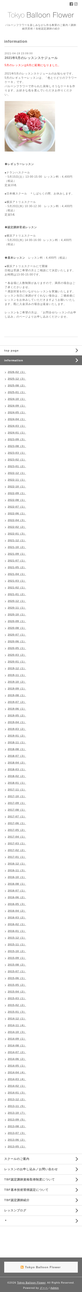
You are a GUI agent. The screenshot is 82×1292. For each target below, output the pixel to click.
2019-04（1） (17, 722)
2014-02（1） (17, 1085)
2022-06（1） (17, 513)
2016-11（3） (17, 870)
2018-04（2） (17, 762)
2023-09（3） (17, 439)
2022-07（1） (17, 506)
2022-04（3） (17, 520)
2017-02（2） (17, 850)
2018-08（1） (17, 749)
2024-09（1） (17, 405)
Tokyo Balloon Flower (31, 1282)
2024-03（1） (17, 425)
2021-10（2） (17, 547)
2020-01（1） (17, 661)
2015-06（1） (17, 978)
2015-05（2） (17, 984)
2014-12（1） (17, 1018)
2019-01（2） (17, 735)
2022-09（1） (17, 493)
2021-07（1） (17, 560)
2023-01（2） (17, 466)
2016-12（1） (17, 863)
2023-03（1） (17, 452)
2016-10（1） (17, 877)
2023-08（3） (17, 446)
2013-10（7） (17, 1112)
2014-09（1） (17, 1038)
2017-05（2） (17, 830)
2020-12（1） (17, 601)
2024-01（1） (17, 432)
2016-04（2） (17, 910)
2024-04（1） (17, 419)
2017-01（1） (17, 857)
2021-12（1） (17, 540)
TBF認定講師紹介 (17, 1200)
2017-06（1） (17, 823)
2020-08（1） (17, 628)
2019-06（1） (17, 708)
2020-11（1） (17, 607)
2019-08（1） (17, 695)
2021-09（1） (17, 553)
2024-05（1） (17, 412)
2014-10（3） (17, 1032)
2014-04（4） (17, 1072)
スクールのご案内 (16, 1158)
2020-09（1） (17, 621)
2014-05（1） (17, 1065)
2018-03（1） (17, 769)
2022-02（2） (17, 527)
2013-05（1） (17, 1146)
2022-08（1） (17, 500)
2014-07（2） (17, 1052)
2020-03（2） (17, 654)
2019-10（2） (17, 681)
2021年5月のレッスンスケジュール (31, 58)
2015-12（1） (17, 937)
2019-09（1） (17, 688)
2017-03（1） (17, 843)
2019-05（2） (17, 715)
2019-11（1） (17, 675)
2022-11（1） (17, 479)
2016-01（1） (17, 931)
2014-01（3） (17, 1092)
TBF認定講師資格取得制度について (29, 1179)
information (13, 360)
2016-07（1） (17, 890)
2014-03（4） (17, 1079)
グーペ (44, 1288)
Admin (54, 1288)
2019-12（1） (17, 668)
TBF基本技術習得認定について (26, 1189)
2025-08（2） (17, 385)
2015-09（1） (17, 958)
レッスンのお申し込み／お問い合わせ (31, 1169)
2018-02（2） (17, 776)
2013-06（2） (17, 1139)
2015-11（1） (17, 944)
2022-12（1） (17, 473)
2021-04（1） (17, 574)
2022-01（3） (17, 533)
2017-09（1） (17, 803)
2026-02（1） (17, 372)
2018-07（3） (17, 755)
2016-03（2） (17, 917)
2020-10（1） (17, 614)
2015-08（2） (17, 964)
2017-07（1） (17, 816)
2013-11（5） (17, 1106)
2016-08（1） (17, 883)
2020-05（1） (17, 648)
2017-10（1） (17, 796)
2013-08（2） (17, 1126)
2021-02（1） (17, 587)
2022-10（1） (17, 486)
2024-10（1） (17, 399)
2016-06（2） (17, 897)
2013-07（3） (17, 1133)
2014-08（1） (17, 1045)
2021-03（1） (17, 580)
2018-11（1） (17, 742)
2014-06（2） (17, 1059)
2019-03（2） (17, 729)
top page (11, 350)
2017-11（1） (17, 789)
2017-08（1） (17, 809)
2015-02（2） (17, 1005)
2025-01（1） (17, 392)
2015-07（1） (17, 971)
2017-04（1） (17, 836)
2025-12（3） (17, 378)
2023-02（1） (17, 459)
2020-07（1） (17, 634)
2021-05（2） (17, 567)
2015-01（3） (17, 1011)
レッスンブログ (15, 1210)
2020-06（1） (17, 641)
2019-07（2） (17, 702)
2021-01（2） (17, 594)
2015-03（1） (17, 998)
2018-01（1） (17, 782)
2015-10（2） (17, 951)
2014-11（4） (17, 1025)
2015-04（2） (17, 991)
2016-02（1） (17, 924)
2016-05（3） (17, 904)
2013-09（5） (17, 1119)
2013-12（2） (17, 1099)
